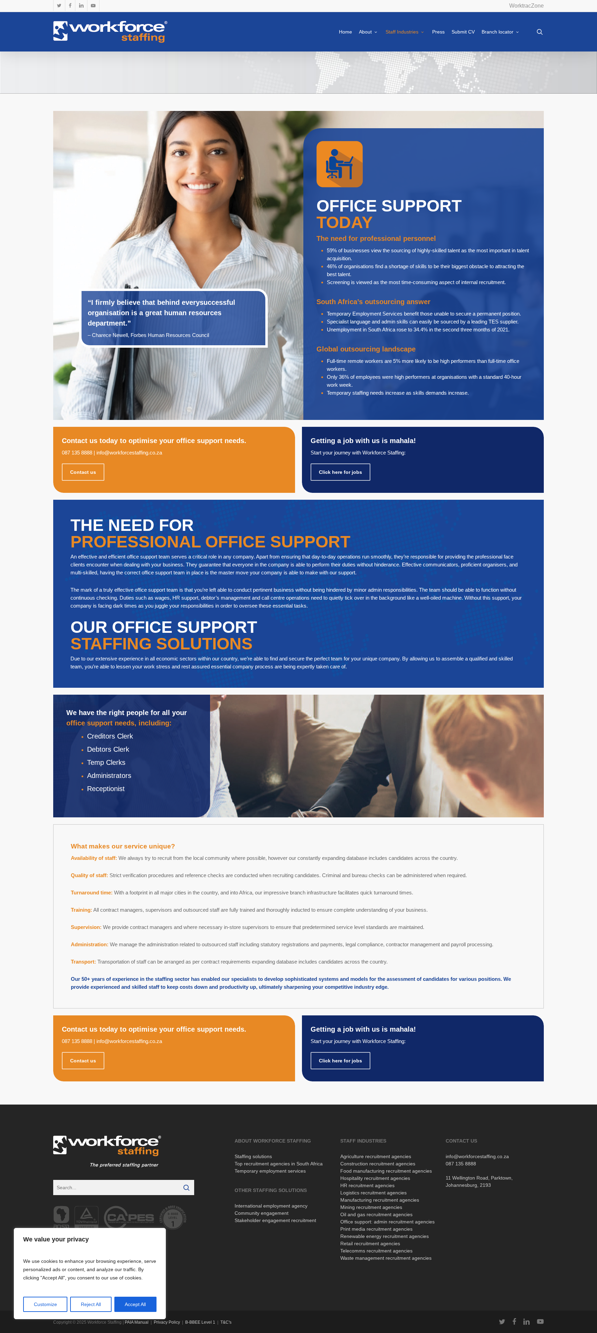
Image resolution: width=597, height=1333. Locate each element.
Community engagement (261, 1213)
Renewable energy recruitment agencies (384, 1236)
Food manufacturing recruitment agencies (386, 1171)
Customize (45, 1304)
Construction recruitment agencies (377, 1163)
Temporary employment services (270, 1171)
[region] (90, 1273)
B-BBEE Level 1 (200, 1322)
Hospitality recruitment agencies (375, 1178)
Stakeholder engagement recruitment (275, 1220)
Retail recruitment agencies (370, 1243)
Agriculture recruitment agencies (375, 1156)
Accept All (135, 1304)
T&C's (225, 1322)
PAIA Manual (137, 1322)
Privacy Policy (167, 1322)
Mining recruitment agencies (371, 1207)
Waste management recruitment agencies (386, 1258)
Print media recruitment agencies (376, 1229)
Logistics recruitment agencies (373, 1192)
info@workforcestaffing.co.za (129, 453)
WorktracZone (526, 6)
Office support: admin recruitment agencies (387, 1221)
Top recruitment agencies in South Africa (279, 1163)
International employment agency (271, 1206)
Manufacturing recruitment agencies (379, 1200)
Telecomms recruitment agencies (376, 1251)
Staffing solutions (253, 1156)
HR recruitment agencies (367, 1185)
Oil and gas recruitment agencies (376, 1214)
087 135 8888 (77, 453)
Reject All (91, 1304)
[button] (83, 472)
